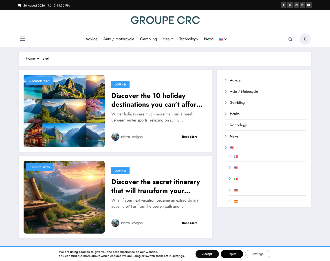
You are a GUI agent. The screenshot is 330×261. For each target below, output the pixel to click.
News (208, 39)
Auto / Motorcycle (118, 39)
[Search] (290, 39)
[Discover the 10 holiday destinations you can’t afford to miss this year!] (64, 110)
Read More (190, 136)
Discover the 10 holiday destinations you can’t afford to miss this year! (156, 100)
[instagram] (302, 5)
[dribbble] (296, 5)
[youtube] (309, 5)
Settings (258, 254)
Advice (91, 39)
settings (178, 256)
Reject (231, 254)
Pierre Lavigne (132, 137)
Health (168, 39)
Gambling (148, 39)
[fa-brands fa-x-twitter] (290, 5)
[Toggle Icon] (22, 39)
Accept (207, 254)
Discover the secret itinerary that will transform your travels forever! (155, 186)
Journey (120, 84)
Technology (188, 39)
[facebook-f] (283, 5)
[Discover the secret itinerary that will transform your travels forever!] (64, 196)
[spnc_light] (305, 39)
